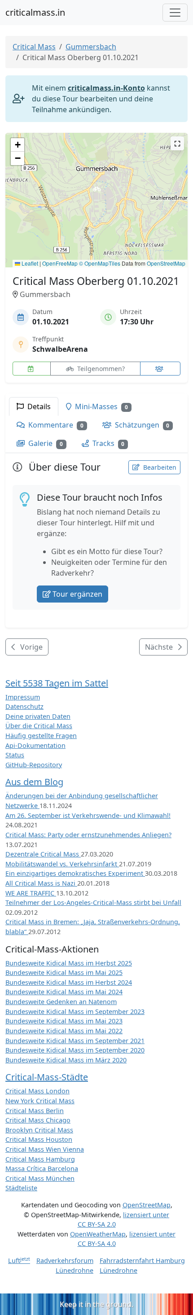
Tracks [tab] (108, 443)
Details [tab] (38, 406)
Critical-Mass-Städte (46, 1077)
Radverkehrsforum (64, 1260)
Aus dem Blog (34, 782)
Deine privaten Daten (37, 716)
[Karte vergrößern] (177, 143)
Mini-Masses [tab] (100, 406)
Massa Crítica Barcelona (41, 1168)
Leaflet (29, 263)
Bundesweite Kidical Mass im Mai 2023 (64, 1021)
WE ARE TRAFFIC (30, 893)
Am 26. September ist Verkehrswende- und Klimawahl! (88, 815)
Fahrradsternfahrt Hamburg (142, 1260)
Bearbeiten (158, 467)
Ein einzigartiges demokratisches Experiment (75, 873)
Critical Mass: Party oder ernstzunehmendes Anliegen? (88, 834)
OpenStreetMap (166, 263)
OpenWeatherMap (98, 1234)
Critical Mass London (37, 1091)
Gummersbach (91, 47)
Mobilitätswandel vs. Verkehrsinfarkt (62, 864)
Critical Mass (34, 47)
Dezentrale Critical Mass (43, 854)
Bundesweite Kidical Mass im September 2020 (75, 1050)
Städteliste (21, 1188)
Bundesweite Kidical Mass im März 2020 (66, 1060)
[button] (97, 191)
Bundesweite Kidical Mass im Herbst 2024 (68, 982)
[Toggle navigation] (175, 13)
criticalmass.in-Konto (106, 88)
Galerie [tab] (44, 443)
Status (14, 755)
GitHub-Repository (33, 764)
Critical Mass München (40, 1178)
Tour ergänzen (77, 594)
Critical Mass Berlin (34, 1110)
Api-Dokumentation (35, 745)
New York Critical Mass (40, 1101)
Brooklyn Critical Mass (39, 1130)
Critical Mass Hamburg (40, 1159)
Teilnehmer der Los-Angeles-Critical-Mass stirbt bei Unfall (93, 902)
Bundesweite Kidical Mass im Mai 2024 (64, 991)
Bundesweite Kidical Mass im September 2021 (75, 1040)
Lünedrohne (74, 1270)
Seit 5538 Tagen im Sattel (56, 683)
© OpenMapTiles (99, 263)
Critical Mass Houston (38, 1139)
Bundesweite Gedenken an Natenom (61, 1001)
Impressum (22, 697)
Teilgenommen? (100, 368)
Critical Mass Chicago (37, 1120)
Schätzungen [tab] (141, 425)
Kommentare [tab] (54, 425)
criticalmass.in (35, 12)
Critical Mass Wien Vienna (44, 1149)
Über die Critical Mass (38, 725)
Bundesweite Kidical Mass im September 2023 (75, 1011)
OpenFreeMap (60, 263)
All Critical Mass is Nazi (41, 883)
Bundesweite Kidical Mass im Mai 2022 (64, 1031)
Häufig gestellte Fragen (41, 735)
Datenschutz (24, 706)
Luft (19, 1260)
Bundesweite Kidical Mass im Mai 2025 (64, 972)
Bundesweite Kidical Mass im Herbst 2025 (68, 963)
